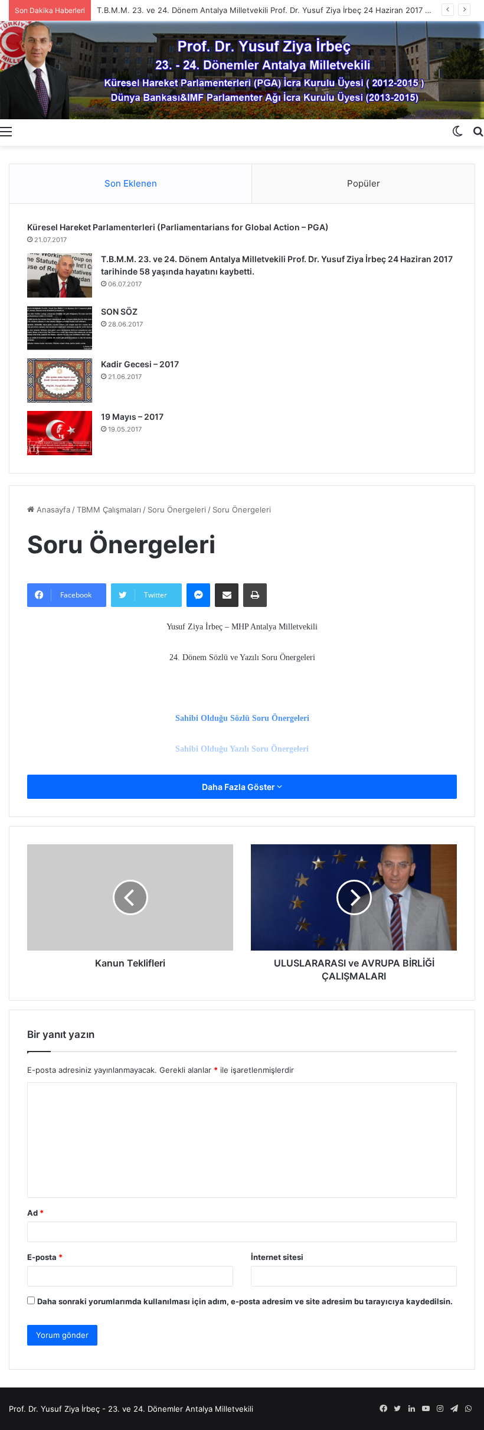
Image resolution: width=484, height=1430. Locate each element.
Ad (35, 1212)
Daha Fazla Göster (239, 787)
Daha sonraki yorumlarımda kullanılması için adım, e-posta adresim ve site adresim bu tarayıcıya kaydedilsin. (245, 1301)
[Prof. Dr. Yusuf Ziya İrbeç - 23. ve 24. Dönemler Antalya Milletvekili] (242, 70)
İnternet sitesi (277, 1257)
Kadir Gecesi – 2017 (140, 364)
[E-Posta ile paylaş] (226, 595)
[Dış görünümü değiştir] (457, 131)
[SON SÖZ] (59, 328)
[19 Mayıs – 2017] (59, 433)
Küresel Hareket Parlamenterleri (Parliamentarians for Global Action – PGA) (178, 227)
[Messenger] (198, 595)
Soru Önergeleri (177, 509)
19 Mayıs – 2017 (132, 417)
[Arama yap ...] (478, 131)
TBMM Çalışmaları (109, 509)
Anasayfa (52, 509)
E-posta (45, 1257)
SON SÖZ (119, 311)
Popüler (363, 183)
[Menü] (6, 131)
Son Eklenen (130, 183)
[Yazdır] (255, 595)
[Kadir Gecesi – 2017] (59, 380)
